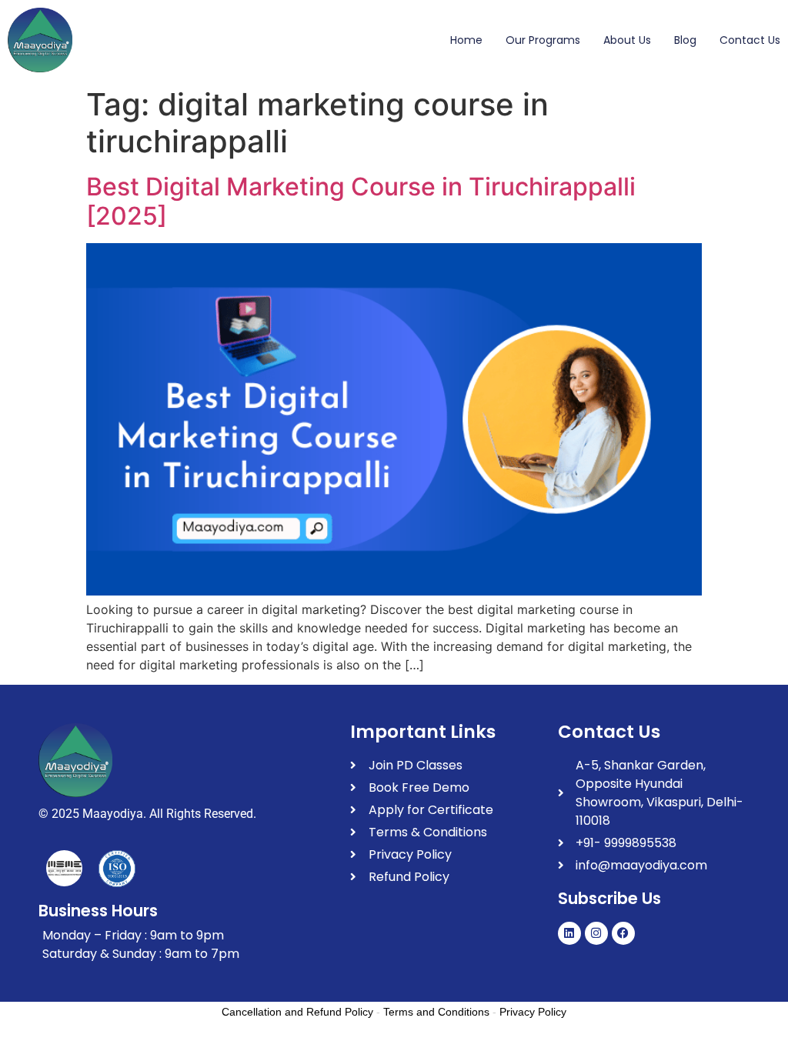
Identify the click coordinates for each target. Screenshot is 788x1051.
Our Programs (543, 40)
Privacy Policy (532, 1012)
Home (466, 40)
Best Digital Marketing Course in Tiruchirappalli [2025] (361, 201)
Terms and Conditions (436, 1012)
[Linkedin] (569, 933)
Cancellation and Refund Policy (297, 1012)
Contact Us (750, 40)
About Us (627, 40)
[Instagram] (596, 933)
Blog (685, 40)
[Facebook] (623, 933)
